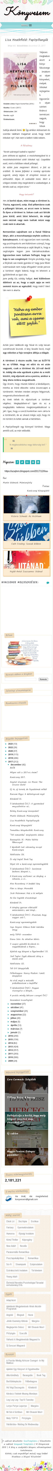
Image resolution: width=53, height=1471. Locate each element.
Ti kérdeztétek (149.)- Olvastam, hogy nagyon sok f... (28, 916)
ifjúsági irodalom (26, 1233)
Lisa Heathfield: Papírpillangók (24, 820)
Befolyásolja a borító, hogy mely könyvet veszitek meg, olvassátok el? (26, 1119)
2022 (10, 747)
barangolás (28, 1375)
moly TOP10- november (21, 934)
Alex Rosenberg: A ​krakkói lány (25, 883)
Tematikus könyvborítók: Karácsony (27, 830)
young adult (11, 1276)
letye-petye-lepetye (16, 1406)
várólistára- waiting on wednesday (22, 1424)
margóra (35, 1321)
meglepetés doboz (15, 1327)
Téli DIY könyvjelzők (19, 968)
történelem (36, 1270)
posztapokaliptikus (15, 1258)
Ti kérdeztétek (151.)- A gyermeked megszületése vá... (27, 805)
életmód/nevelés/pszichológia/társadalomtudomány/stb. (24, 1284)
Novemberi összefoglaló (21, 1000)
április (14, 1025)
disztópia (22, 1221)
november (16, 1003)
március (15, 1028)
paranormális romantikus (17, 1252)
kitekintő (32, 1387)
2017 (10, 761)
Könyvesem (26, 12)
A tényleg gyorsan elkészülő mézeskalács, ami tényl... (23, 909)
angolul (9, 1315)
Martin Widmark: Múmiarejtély (24, 816)
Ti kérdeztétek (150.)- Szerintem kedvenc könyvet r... (25, 870)
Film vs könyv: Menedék (21, 888)
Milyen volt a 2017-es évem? (24, 772)
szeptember (17, 1011)
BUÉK (12, 768)
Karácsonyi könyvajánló (21, 825)
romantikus (33, 1258)
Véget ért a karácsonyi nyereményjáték (29, 864)
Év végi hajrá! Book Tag (21, 859)
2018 (10, 758)
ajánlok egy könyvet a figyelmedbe (22, 1369)
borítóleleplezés (13, 1381)
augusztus (16, 1014)
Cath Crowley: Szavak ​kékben (26, 544)
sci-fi (9, 1264)
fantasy (10, 1227)
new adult (11, 1246)
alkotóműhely (12, 1375)
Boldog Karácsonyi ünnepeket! (24, 811)
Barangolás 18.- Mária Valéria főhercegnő (24, 841)
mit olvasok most (36, 1327)
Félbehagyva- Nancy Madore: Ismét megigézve (27, 975)
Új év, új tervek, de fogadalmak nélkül (28, 789)
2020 (10, 750)
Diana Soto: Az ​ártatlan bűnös (24, 939)
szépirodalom (36, 1264)
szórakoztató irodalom (16, 1270)
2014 (10, 1043)
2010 (10, 1057)
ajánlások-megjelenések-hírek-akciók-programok (24, 1307)
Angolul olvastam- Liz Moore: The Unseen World (26, 783)
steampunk (21, 1264)
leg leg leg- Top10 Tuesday (20, 1399)
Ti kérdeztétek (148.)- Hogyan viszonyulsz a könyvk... (24, 989)
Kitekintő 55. (16, 799)
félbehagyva (31, 1381)
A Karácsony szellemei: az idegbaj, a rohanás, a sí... (28, 878)
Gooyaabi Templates (23, 1444)
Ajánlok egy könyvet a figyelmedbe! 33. (29, 951)
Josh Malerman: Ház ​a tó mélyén (26, 893)
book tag (41, 1375)
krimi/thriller (12, 1239)
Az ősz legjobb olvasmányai (23, 898)
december (16, 764)
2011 (10, 1053)
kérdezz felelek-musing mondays (21, 1393)
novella (23, 1246)
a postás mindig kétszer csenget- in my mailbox (25, 1361)
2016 (10, 1035)
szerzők (23, 1333)
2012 (10, 1050)
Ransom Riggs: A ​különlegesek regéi (27, 794)
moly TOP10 (12, 1418)
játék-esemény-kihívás (17, 1321)
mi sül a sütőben (14, 1412)
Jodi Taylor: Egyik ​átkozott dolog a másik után (26, 958)
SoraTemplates (30, 1441)
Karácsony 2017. (17, 777)
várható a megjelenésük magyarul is (23, 1339)
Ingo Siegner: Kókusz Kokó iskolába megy (27, 929)
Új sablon (12, 1134)
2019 (10, 754)
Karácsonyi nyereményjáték (23, 922)
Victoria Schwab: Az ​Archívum (26, 516)
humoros (10, 1233)
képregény (27, 1239)
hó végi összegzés (15, 1387)
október (15, 1007)
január (14, 1032)
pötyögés (10, 1333)
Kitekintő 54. (16, 902)
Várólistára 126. (17, 854)
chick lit (10, 1221)
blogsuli (20, 1315)
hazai (30, 1315)
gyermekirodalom (25, 1227)
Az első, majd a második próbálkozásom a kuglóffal (23, 982)
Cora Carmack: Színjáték (21, 1080)
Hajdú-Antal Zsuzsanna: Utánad (26, 571)
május (14, 1021)
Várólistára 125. (17, 963)
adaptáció (11, 1300)
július (14, 1018)
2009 (10, 1060)
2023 (10, 743)
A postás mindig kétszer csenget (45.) (28, 995)
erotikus (34, 1221)
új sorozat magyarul (15, 1345)
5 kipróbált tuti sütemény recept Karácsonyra (26, 849)
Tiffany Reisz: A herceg (21, 1098)
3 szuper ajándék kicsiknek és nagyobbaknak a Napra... (24, 945)
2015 (10, 1039)
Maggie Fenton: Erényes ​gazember (21, 1153)
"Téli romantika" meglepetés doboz (27, 835)
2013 (10, 1046)
